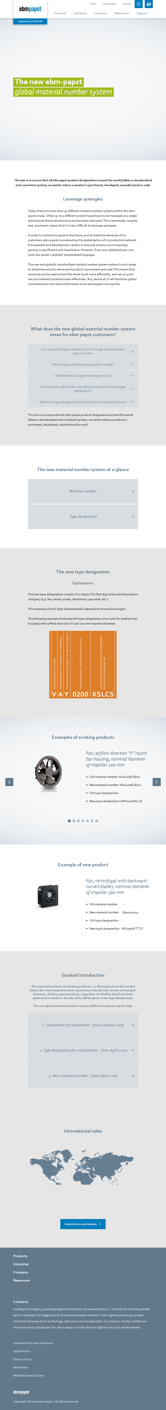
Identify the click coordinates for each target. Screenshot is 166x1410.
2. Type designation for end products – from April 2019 (83, 1050)
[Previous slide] (9, 782)
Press (93, 3)
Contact (126, 3)
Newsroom (21, 1280)
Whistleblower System (28, 1375)
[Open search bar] (139, 4)
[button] (69, 821)
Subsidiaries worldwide (80, 1224)
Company (20, 1272)
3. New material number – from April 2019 (83, 1075)
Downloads (109, 3)
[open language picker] (149, 4)
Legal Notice (21, 1351)
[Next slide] (157, 782)
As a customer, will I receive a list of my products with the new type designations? (83, 389)
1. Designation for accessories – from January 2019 (83, 1025)
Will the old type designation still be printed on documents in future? (83, 402)
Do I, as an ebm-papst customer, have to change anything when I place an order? (83, 351)
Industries (21, 1264)
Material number (83, 491)
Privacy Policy (22, 1359)
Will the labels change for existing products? (83, 376)
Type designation (83, 516)
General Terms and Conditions (33, 1343)
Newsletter (20, 1367)
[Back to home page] (30, 12)
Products (20, 1256)
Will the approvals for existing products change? (83, 364)
